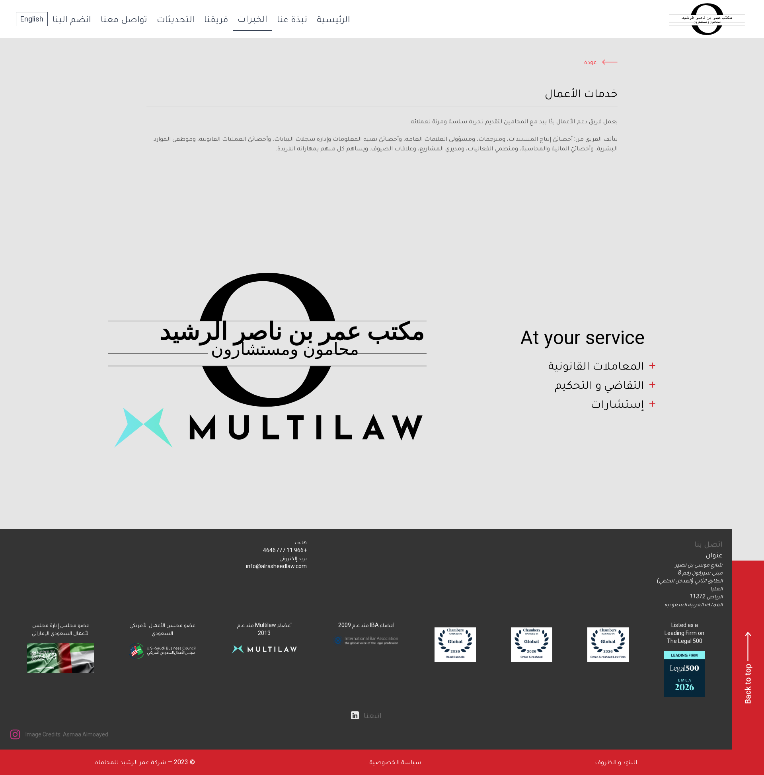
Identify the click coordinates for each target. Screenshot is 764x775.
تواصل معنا (124, 19)
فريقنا (216, 19)
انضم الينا (72, 19)
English (31, 19)
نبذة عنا (292, 19)
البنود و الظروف (616, 762)
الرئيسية (333, 19)
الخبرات (252, 18)
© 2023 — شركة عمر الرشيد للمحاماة (145, 762)
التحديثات (176, 19)
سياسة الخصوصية (395, 762)
